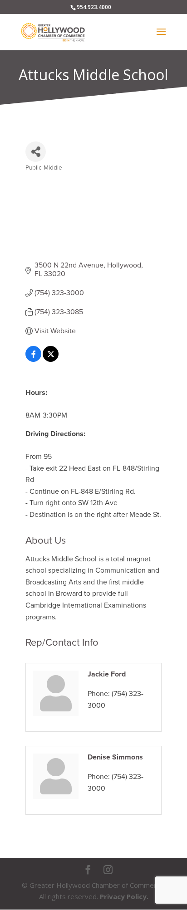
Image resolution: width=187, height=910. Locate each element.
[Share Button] (35, 151)
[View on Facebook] (33, 359)
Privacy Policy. (124, 896)
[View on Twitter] (51, 359)
